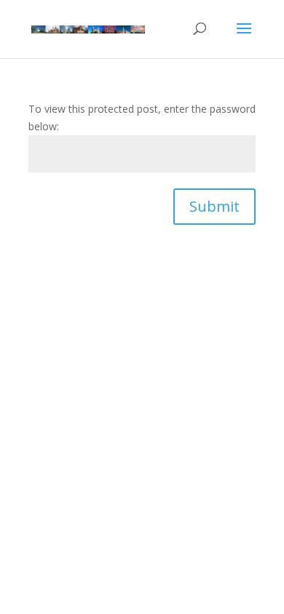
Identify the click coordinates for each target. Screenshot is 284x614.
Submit (214, 206)
